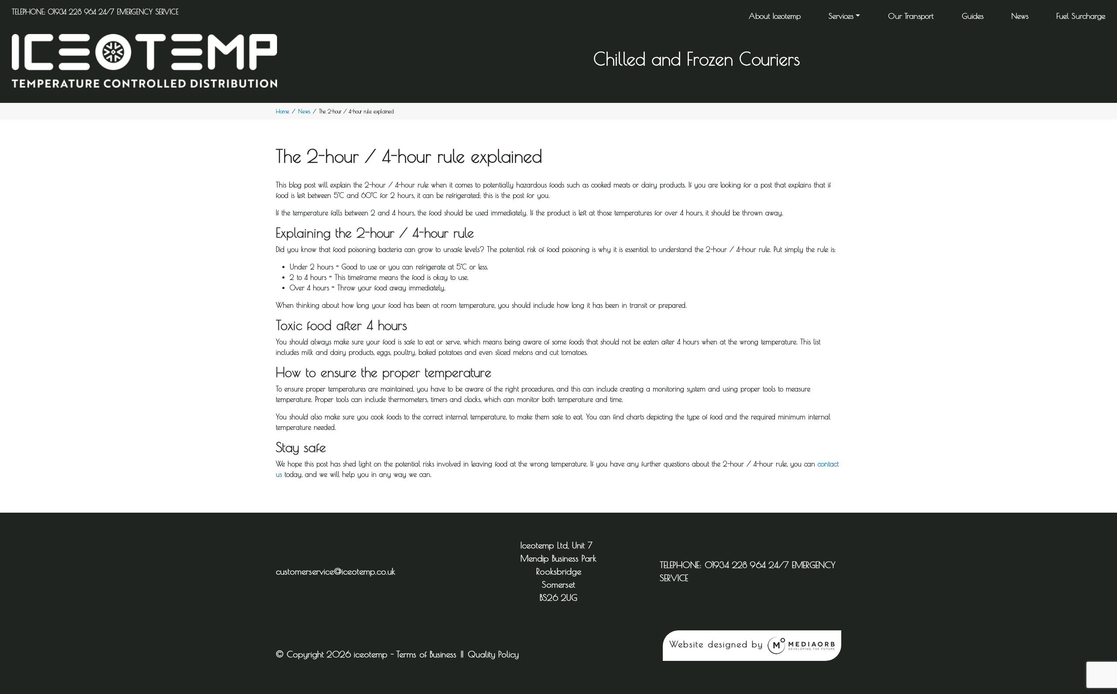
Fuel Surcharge (1080, 15)
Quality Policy (493, 654)
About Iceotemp (775, 15)
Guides (972, 15)
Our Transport (911, 15)
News (1019, 15)
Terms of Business (426, 654)
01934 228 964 (72, 12)
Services (841, 15)
